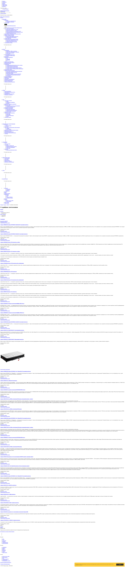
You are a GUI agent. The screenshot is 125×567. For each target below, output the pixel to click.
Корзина (1, 17)
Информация (6, 194)
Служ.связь (4, 540)
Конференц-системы (7, 77)
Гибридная (6, 144)
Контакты (4, 6)
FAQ (7, 196)
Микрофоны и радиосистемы (9, 93)
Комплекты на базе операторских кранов (11, 130)
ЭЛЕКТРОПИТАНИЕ (6, 157)
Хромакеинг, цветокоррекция (9, 79)
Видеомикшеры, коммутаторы (9, 54)
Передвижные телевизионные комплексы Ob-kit (12, 33)
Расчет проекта (8, 201)
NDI (7, 58)
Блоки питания (7, 160)
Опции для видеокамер (10, 52)
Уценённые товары (7, 117)
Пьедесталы (6, 126)
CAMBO (7, 128)
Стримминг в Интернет (10, 21)
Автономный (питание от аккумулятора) (13, 105)
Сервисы (5, 199)
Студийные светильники (8, 108)
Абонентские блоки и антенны (11, 146)
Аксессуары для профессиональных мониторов (14, 71)
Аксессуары (8, 113)
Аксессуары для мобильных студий (12, 29)
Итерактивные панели (8, 69)
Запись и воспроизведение (8, 61)
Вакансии (4, 549)
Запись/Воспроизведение (11, 25)
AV (6, 60)
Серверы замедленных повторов (11, 41)
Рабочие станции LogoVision (9, 34)
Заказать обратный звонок (4, 10)
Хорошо (120, 564)
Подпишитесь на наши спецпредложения (7, 531)
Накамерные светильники (8, 107)
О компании (8, 189)
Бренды (5, 198)
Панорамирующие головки (9, 131)
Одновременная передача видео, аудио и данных (14, 65)
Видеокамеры (6, 50)
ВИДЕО (3, 49)
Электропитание (5, 542)
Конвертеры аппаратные (8, 57)
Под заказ (4, 213)
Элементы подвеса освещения (9, 112)
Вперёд (1, 527)
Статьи (7, 195)
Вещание (3, 541)
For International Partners (6, 560)
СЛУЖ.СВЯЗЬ (4, 142)
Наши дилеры (4, 4)
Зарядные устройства (8, 161)
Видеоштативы (8, 125)
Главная (1, 204)
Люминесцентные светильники (11, 110)
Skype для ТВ (6, 22)
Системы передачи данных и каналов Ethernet (14, 67)
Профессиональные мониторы (9, 70)
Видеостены (6, 56)
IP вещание (6, 20)
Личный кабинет (3, 13)
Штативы (7, 103)
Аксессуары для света (8, 100)
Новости (3, 1)
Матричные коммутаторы (10, 55)
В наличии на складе (6, 212)
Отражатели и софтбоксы (10, 102)
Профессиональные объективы (9, 81)
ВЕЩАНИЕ (4, 19)
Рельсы (7, 116)
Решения (3, 3)
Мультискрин (8, 75)
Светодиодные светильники (11, 111)
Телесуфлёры (6, 78)
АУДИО (3, 90)
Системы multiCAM (7, 38)
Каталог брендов (5, 543)
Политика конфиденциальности (5, 562)
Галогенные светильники (10, 109)
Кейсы (5, 192)
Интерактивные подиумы (8, 80)
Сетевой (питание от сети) (10, 106)
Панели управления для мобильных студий (13, 31)
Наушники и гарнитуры (8, 94)
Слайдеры (6, 133)
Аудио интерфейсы (7, 91)
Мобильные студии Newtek (9, 28)
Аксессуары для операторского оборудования (12, 127)
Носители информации (8, 76)
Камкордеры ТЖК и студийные (11, 51)
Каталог (5, 204)
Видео (3, 539)
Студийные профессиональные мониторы (13, 74)
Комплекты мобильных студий (11, 30)
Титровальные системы (8, 42)
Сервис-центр (4, 5)
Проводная (6, 149)
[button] (62, 209)
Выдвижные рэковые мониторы (11, 72)
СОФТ (3, 170)
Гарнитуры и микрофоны (10, 147)
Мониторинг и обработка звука (9, 92)
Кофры (7, 101)
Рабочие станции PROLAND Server (12, 36)
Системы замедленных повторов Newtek (11, 39)
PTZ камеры (8, 53)
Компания (6, 188)
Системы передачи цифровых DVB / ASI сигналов (14, 68)
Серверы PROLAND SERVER (11, 37)
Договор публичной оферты (5, 564)
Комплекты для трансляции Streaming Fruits (14, 27)
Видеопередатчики (7, 63)
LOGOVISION (8, 129)
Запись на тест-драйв (9, 200)
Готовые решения (7, 193)
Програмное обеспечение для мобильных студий (14, 32)
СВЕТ (3, 99)
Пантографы (8, 114)
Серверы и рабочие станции (9, 35)
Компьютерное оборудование (9, 62)
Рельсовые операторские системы (10, 132)
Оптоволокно (6, 64)
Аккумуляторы (6, 158)
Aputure (3, 216)
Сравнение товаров (9, 197)
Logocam (3, 215)
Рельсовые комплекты (10, 115)
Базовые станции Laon (10, 145)
